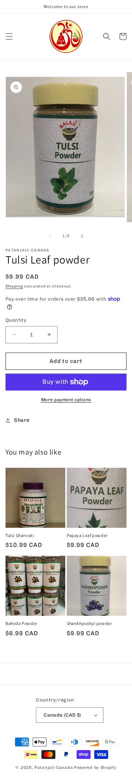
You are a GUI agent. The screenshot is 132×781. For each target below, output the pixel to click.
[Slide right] (82, 236)
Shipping (14, 286)
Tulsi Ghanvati (20, 535)
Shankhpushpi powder (89, 623)
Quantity (16, 320)
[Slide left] (50, 236)
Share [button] (22, 420)
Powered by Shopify (95, 767)
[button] (9, 36)
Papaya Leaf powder (87, 535)
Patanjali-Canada (53, 767)
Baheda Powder (21, 623)
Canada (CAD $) (62, 715)
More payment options (66, 399)
